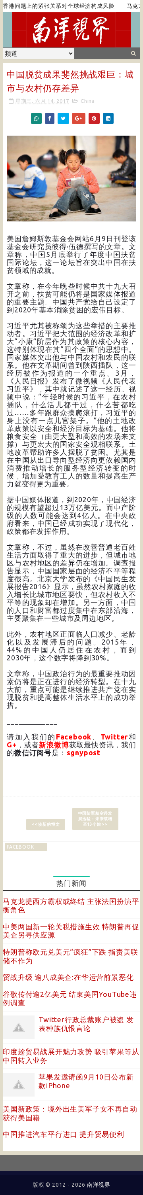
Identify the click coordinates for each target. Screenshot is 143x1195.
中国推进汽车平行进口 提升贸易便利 (63, 1134)
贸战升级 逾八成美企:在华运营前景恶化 (68, 977)
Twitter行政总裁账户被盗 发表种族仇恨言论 (86, 1023)
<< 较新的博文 (46, 824)
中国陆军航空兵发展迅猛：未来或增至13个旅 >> (95, 818)
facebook (20, 846)
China (88, 101)
